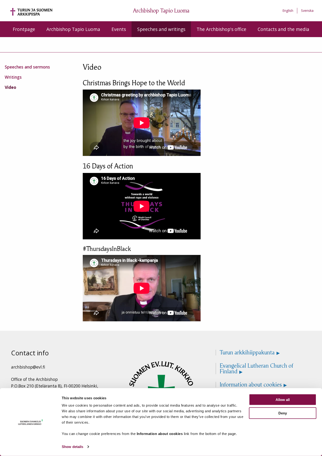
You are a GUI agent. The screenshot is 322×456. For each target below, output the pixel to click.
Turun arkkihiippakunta (247, 352)
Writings (13, 77)
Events (118, 29)
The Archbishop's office (221, 29)
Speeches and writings (161, 29)
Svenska (307, 11)
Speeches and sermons (27, 67)
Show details (72, 447)
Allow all (283, 400)
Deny (282, 413)
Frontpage (24, 29)
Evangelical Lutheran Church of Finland (256, 368)
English (287, 11)
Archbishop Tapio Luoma (73, 29)
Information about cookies (251, 384)
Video (10, 87)
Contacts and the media (283, 29)
